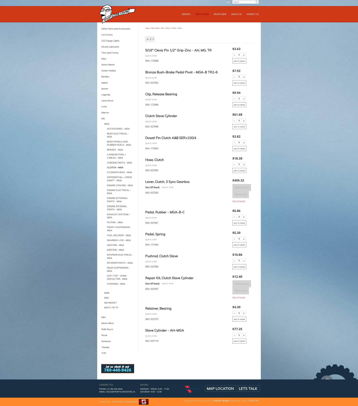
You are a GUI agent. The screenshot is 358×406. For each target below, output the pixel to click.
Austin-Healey (108, 70)
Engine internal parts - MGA (117, 208)
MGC (106, 297)
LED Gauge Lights (110, 40)
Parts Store (202, 14)
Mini (103, 317)
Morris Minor (107, 323)
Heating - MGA (115, 245)
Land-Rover (107, 100)
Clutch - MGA (176, 28)
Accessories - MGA (118, 128)
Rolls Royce (107, 329)
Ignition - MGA (115, 249)
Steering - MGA (116, 283)
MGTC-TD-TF (111, 307)
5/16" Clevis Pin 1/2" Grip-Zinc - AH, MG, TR (178, 50)
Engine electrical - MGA (119, 192)
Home (147, 28)
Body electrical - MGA (118, 135)
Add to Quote (242, 187)
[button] (244, 55)
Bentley (105, 76)
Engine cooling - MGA (120, 185)
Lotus (104, 106)
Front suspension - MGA (119, 229)
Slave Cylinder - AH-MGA (164, 330)
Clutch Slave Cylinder (161, 116)
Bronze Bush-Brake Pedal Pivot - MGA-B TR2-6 (181, 72)
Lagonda (105, 94)
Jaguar (104, 82)
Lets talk (248, 388)
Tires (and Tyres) (109, 52)
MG (103, 118)
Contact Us (252, 14)
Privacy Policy (117, 402)
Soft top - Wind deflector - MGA (117, 277)
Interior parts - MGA (120, 262)
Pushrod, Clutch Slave (161, 256)
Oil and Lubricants (110, 46)
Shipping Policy (131, 402)
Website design (221, 400)
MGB (106, 292)
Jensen (104, 88)
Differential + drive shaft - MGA (119, 179)
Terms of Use (104, 402)
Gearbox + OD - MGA (119, 240)
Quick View (151, 55)
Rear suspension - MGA (118, 269)
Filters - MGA (115, 222)
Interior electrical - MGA (120, 256)
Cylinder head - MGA (119, 172)
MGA (106, 123)
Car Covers (107, 34)
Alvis (103, 58)
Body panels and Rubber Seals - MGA (119, 143)
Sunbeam (106, 341)
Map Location (220, 388)
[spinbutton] (239, 55)
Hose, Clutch (154, 160)
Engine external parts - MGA (117, 200)
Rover (104, 335)
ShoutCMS (253, 400)
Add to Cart (241, 194)
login (227, 2)
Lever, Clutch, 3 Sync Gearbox (167, 182)
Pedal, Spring (155, 234)
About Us (236, 14)
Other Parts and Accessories (115, 28)
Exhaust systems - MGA (118, 216)
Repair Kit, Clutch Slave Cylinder (169, 278)
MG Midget (110, 302)
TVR (103, 353)
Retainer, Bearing (158, 308)
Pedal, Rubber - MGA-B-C (165, 212)
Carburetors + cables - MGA (116, 156)
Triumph (105, 347)
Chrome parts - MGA (119, 162)
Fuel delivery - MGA (119, 235)
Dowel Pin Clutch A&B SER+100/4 (170, 138)
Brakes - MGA (115, 149)
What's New (220, 14)
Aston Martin (108, 64)
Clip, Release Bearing (161, 94)
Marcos (105, 112)
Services (186, 14)
